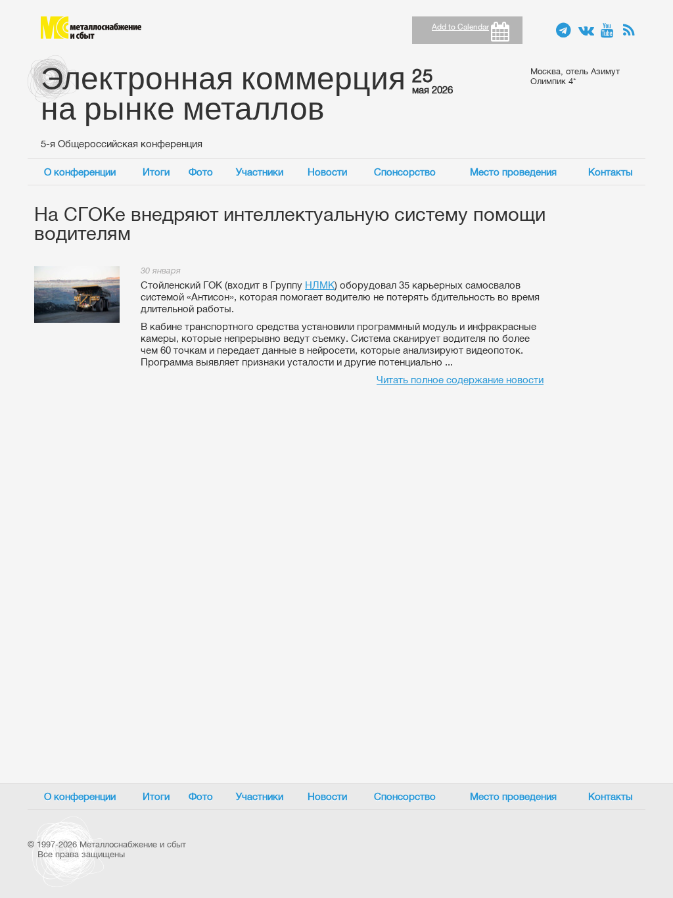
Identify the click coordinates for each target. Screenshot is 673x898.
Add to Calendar (460, 27)
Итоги (156, 171)
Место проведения (513, 171)
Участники (259, 171)
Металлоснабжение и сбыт (91, 27)
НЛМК (320, 285)
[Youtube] (608, 31)
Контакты (610, 171)
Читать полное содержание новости (460, 379)
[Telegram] (564, 31)
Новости (327, 171)
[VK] (586, 31)
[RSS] (631, 31)
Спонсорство (405, 171)
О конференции (80, 171)
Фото (201, 171)
